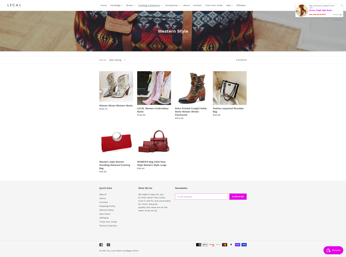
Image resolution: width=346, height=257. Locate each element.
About (102, 198)
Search (103, 194)
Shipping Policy (107, 206)
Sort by (102, 60)
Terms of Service (108, 225)
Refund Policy (106, 210)
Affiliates (104, 218)
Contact (103, 202)
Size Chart (104, 214)
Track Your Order (108, 221)
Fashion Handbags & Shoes (127, 251)
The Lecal (111, 251)
